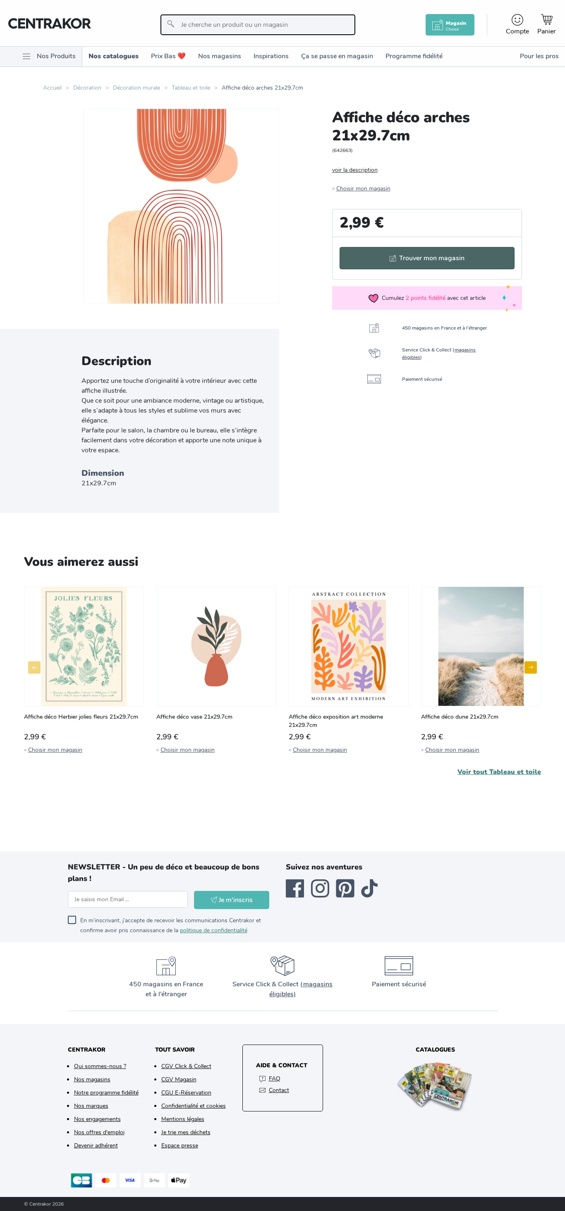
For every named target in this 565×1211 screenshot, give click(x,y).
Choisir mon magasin (363, 188)
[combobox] (257, 24)
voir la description (355, 170)
